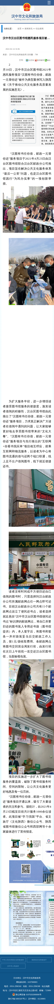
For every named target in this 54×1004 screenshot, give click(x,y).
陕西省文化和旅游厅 (39, 960)
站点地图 (46, 986)
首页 (19, 29)
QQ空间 (31, 60)
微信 (48, 60)
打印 (21, 60)
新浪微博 (40, 60)
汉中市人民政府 (13, 966)
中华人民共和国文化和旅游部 (13, 960)
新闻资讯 (28, 29)
